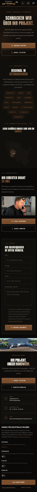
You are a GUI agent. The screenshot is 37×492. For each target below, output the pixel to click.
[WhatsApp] (28, 3)
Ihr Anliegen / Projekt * (11, 287)
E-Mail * (7, 276)
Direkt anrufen (19, 228)
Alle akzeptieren (18, 482)
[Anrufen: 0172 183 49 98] (23, 3)
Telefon (7, 265)
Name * (6, 255)
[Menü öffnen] (33, 3)
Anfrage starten (20, 45)
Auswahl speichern (26, 487)
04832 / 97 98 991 (20, 52)
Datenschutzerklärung (15, 321)
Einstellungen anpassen (8, 487)
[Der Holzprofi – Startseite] (10, 3)
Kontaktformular (19, 387)
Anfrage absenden (19, 327)
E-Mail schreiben (20, 221)
